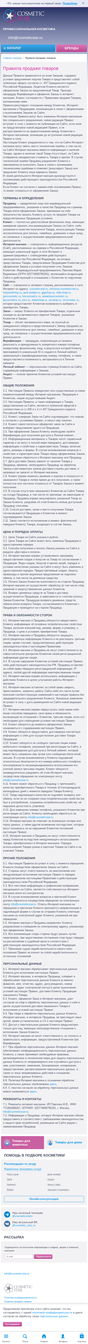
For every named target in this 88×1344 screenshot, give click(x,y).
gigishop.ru (48, 292)
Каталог (14, 48)
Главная (44, 1341)
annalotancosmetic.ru (55, 296)
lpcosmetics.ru (11, 300)
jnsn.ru (26, 300)
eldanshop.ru (39, 300)
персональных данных (54, 1316)
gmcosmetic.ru (12, 296)
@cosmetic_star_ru (23, 1225)
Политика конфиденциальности (20, 1297)
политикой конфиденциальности (52, 1312)
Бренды (72, 48)
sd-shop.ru (55, 300)
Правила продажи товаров (18, 1301)
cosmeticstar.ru (38, 288)
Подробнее (70, 3)
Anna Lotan (53, 1184)
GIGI (9, 1179)
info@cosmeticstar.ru (25, 38)
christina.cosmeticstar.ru (63, 288)
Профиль (63, 1341)
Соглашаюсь (12, 1324)
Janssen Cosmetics (58, 1190)
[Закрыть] (83, 3)
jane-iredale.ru (31, 292)
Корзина (82, 1341)
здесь (53, 1084)
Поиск (25, 1341)
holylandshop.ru (12, 292)
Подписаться (43, 1256)
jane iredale (54, 1174)
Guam (50, 1179)
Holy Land (12, 1174)
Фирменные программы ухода (22, 1169)
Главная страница (12, 58)
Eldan (10, 1190)
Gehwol (11, 1184)
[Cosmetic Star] (18, 1288)
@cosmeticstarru (22, 1216)
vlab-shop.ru (63, 292)
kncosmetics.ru (31, 296)
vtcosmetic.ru (71, 300)
